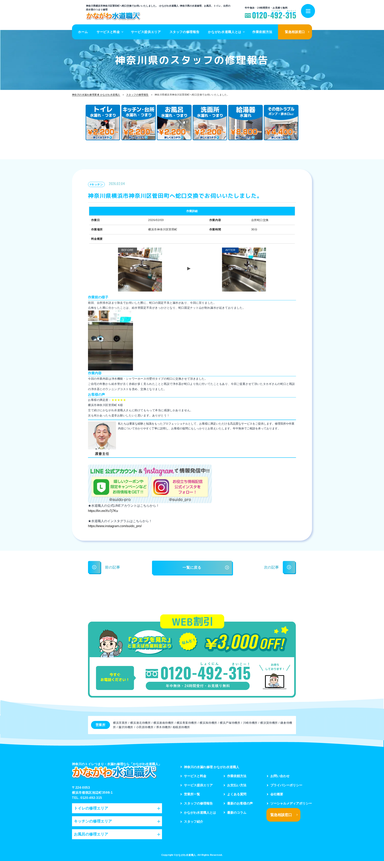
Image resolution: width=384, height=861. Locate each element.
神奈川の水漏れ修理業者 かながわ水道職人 (96, 94)
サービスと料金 (108, 32)
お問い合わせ (280, 776)
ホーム (83, 32)
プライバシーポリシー (286, 785)
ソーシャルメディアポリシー (291, 803)
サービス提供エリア (146, 32)
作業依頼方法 (262, 32)
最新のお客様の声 (240, 803)
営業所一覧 (192, 794)
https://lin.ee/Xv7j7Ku (103, 511)
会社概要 (276, 794)
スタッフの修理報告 (185, 32)
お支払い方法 (236, 785)
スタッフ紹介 (193, 821)
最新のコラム (236, 812)
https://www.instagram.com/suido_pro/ (115, 526)
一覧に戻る (192, 567)
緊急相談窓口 (295, 32)
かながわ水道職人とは (224, 32)
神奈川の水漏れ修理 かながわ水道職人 (211, 767)
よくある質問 (236, 794)
